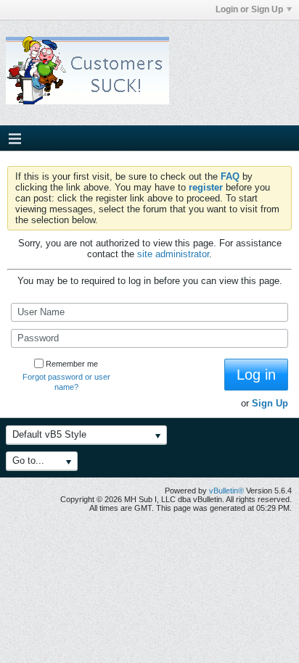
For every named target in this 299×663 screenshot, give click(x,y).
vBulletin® (226, 490)
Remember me (72, 363)
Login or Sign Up (249, 9)
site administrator (173, 254)
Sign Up (270, 403)
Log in (256, 375)
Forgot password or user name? (66, 381)
